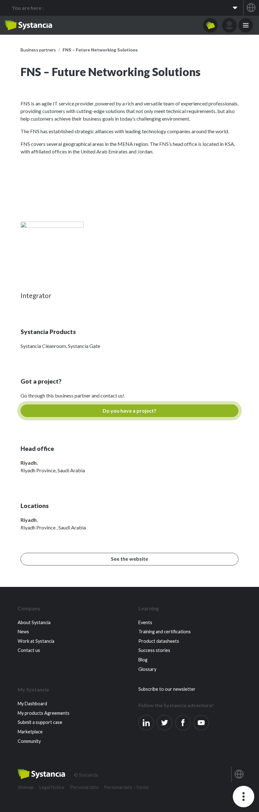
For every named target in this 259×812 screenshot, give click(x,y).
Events (145, 622)
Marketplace (30, 731)
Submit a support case (40, 722)
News (23, 631)
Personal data (84, 787)
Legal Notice (51, 787)
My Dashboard (32, 703)
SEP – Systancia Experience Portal (28, 25)
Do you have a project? (129, 411)
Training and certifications (164, 631)
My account (229, 25)
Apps (210, 25)
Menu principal (246, 25)
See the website (129, 559)
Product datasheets (158, 641)
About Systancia (34, 622)
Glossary (147, 669)
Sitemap (26, 787)
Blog (143, 659)
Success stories (154, 650)
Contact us (29, 650)
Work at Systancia (36, 641)
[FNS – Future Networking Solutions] (52, 252)
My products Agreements (43, 713)
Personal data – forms (126, 787)
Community (29, 741)
